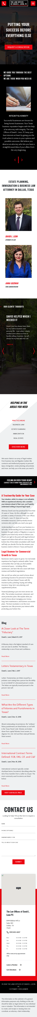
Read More (5, 656)
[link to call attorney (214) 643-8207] (4, 3)
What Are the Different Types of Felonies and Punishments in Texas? (18, 708)
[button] (18, 888)
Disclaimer (23, 989)
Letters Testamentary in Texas (17, 666)
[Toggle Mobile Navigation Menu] (33, 3)
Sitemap (13, 989)
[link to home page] (19, 3)
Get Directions (11, 970)
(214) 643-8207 (14, 932)
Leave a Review (11, 965)
